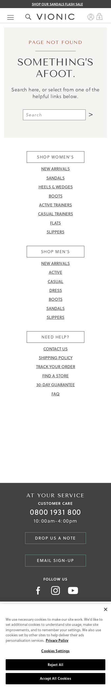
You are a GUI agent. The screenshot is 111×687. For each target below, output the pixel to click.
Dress (55, 290)
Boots (56, 196)
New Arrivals (55, 169)
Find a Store (55, 376)
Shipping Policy (55, 358)
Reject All (55, 664)
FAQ (55, 394)
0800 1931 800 (55, 512)
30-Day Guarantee (55, 385)
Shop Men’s (55, 251)
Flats (55, 223)
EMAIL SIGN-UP (55, 560)
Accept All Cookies (55, 678)
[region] (55, 645)
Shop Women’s (55, 157)
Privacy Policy (57, 640)
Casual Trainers (55, 214)
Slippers (55, 232)
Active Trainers (55, 205)
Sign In (91, 17)
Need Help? (55, 337)
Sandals (55, 178)
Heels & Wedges (56, 187)
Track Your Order (55, 367)
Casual (55, 281)
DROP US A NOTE (55, 538)
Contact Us (55, 349)
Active (55, 272)
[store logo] (55, 11)
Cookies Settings (55, 650)
